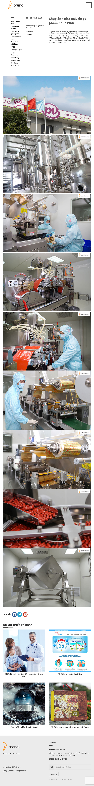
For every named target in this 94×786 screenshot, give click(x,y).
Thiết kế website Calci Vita (70, 674)
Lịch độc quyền (16, 50)
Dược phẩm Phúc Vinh (56, 32)
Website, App (16, 66)
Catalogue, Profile (15, 27)
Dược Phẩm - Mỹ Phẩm (15, 43)
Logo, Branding (14, 54)
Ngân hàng (15, 58)
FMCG (13, 47)
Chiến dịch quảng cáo (15, 32)
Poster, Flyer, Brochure (16, 61)
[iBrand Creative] (16, 5)
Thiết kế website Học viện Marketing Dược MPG (24, 675)
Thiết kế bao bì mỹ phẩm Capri (24, 727)
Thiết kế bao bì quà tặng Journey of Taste (70, 727)
